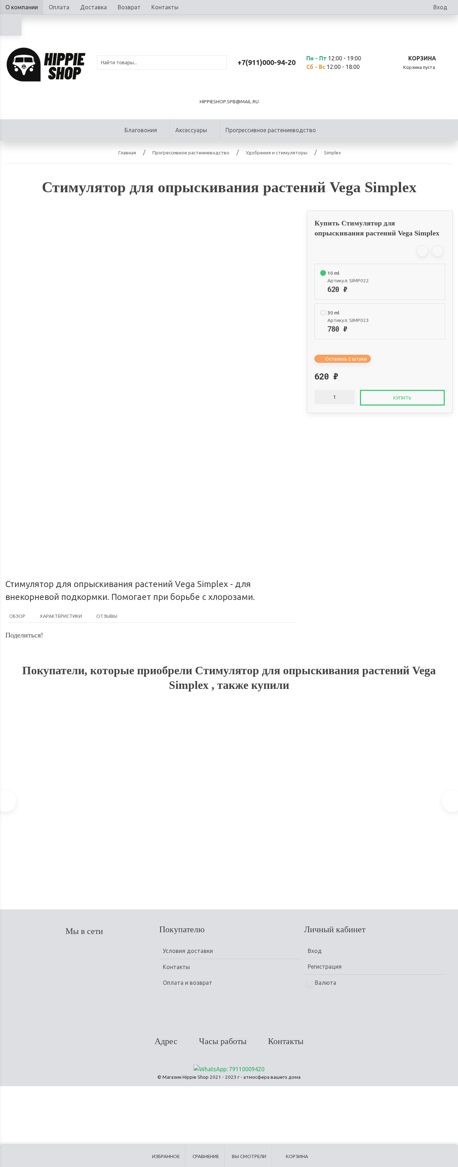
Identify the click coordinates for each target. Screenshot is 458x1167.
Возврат (129, 7)
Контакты (165, 7)
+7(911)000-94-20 (267, 62)
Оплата (59, 7)
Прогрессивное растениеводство (270, 130)
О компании (21, 7)
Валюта (324, 982)
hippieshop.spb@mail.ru (229, 101)
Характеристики (61, 616)
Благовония (141, 130)
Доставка (93, 7)
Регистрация (325, 966)
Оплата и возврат (187, 982)
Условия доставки (188, 951)
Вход (440, 7)
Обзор (17, 616)
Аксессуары (191, 130)
